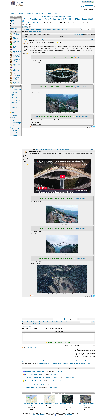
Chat (12, 25)
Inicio (12, 13)
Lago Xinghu (42, 360)
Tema (85, 9)
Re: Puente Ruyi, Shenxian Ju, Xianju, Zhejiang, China (52, 149)
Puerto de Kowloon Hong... (16, 34)
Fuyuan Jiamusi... (17, 75)
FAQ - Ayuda (15, 97)
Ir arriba (26, 126)
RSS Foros (14, 99)
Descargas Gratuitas (16, 104)
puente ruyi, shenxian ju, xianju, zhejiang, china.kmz (55, 116)
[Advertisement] (58, 138)
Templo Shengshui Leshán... (17, 80)
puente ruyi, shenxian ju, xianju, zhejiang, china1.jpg (56, 86)
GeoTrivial (14, 130)
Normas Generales (16, 100)
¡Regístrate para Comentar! (64, 16)
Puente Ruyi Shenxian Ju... (16, 49)
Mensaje (90, 9)
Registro (84, 1)
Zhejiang (35, 31)
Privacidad (42, 414)
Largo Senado (68, 360)
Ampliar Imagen (81, 57)
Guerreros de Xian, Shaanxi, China (34, 380)
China (30, 31)
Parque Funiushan (75, 363)
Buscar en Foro (15, 95)
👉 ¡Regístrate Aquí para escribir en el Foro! (58, 342)
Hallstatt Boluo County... (16, 42)
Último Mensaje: (78, 34)
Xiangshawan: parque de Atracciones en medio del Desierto (41, 377)
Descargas (29, 13)
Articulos (14, 118)
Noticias (48, 13)
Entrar (89, 1)
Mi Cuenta (39, 13)
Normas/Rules (14, 28)
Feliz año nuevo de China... (16, 44)
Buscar (82, 6)
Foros (20, 13)
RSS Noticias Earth (16, 122)
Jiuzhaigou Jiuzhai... (15, 39)
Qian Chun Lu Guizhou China (16, 67)
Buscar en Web (15, 128)
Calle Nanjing (65, 363)
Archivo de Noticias (16, 123)
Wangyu (83, 363)
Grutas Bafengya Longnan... (16, 54)
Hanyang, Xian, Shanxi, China (33, 374)
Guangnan (76, 360)
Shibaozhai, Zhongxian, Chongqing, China (36, 384)
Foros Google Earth (16, 89)
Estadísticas (15, 135)
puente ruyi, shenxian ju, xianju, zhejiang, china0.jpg (56, 57)
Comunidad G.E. (16, 92)
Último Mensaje (58, 371)
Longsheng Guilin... (15, 47)
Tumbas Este (89, 363)
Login (54, 16)
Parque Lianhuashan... (16, 70)
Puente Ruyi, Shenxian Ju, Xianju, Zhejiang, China (51, 39)
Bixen (25, 39)
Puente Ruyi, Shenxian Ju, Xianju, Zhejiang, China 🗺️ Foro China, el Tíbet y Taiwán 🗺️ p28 (58, 19)
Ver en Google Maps (82, 116)
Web (56, 13)
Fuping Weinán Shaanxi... (16, 60)
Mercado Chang (57, 363)
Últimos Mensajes (46, 16)
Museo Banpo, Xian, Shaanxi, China (34, 371)
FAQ (73, 16)
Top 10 (13, 125)
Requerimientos (15, 105)
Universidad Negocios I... (45, 363)
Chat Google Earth (16, 132)
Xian (40, 31)
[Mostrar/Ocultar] (21, 16)
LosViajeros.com (68, 414)
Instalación (14, 107)
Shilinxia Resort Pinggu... (16, 78)
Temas (13, 120)
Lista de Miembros (16, 114)
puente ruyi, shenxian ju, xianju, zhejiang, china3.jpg (56, 228)
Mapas (12, 23)
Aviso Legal (36, 414)
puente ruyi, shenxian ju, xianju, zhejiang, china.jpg (56, 258)
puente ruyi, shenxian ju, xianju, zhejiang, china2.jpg (56, 198)
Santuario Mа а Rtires (58, 360)
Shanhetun (49, 360)
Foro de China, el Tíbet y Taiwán (32, 22)
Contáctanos (15, 133)
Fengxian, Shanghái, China (32, 387)
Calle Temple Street (85, 360)
